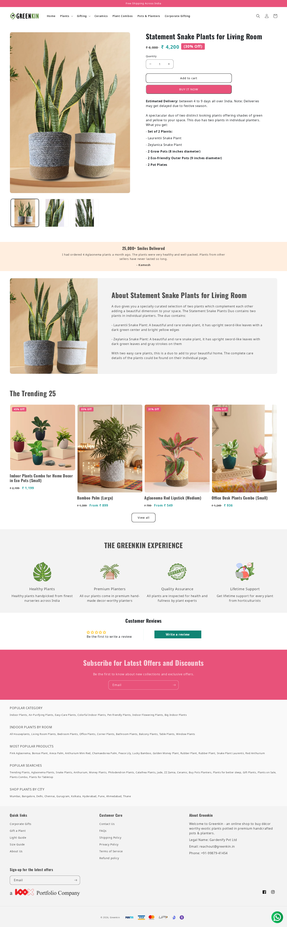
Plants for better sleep (227, 772)
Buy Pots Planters (200, 772)
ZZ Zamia (170, 772)
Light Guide (18, 837)
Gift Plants (249, 772)
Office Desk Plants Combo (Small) (240, 497)
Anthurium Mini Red (78, 753)
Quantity (151, 56)
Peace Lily (125, 753)
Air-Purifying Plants (41, 715)
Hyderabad (89, 796)
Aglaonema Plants (42, 772)
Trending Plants (20, 772)
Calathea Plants (145, 772)
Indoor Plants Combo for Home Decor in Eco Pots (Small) (41, 478)
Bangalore (28, 796)
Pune (101, 796)
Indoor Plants (18, 715)
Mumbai (15, 796)
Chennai (50, 796)
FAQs (102, 831)
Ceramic (182, 772)
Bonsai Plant (40, 753)
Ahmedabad (113, 796)
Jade (159, 772)
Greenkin (115, 917)
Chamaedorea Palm (104, 753)
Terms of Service (111, 851)
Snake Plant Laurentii (230, 753)
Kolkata (76, 796)
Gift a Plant (18, 831)
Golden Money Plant (166, 753)
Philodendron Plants (121, 772)
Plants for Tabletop (41, 777)
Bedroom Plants (67, 734)
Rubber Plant (188, 753)
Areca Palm (56, 753)
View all (144, 517)
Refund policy (109, 858)
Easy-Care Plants (65, 715)
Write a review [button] (178, 634)
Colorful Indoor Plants (92, 715)
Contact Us (107, 824)
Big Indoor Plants (176, 715)
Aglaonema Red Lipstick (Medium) (172, 497)
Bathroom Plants (126, 734)
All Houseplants (20, 734)
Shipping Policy (110, 837)
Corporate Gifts (20, 824)
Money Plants (97, 772)
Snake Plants (64, 772)
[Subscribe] (174, 685)
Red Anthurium (255, 753)
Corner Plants (105, 734)
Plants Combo (19, 777)
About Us (16, 851)
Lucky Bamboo (141, 753)
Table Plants (167, 734)
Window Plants (185, 734)
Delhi (39, 796)
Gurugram (63, 796)
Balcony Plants (148, 734)
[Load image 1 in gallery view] (25, 213)
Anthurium (80, 772)
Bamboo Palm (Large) (95, 497)
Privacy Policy (108, 844)
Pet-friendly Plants (119, 715)
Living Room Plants (43, 734)
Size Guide (17, 844)
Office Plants (87, 734)
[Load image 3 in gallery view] (85, 213)
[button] (66, 16)
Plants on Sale (266, 772)
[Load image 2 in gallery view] (55, 213)
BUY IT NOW (188, 89)
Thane (127, 796)
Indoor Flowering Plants (147, 715)
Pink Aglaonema (20, 753)
